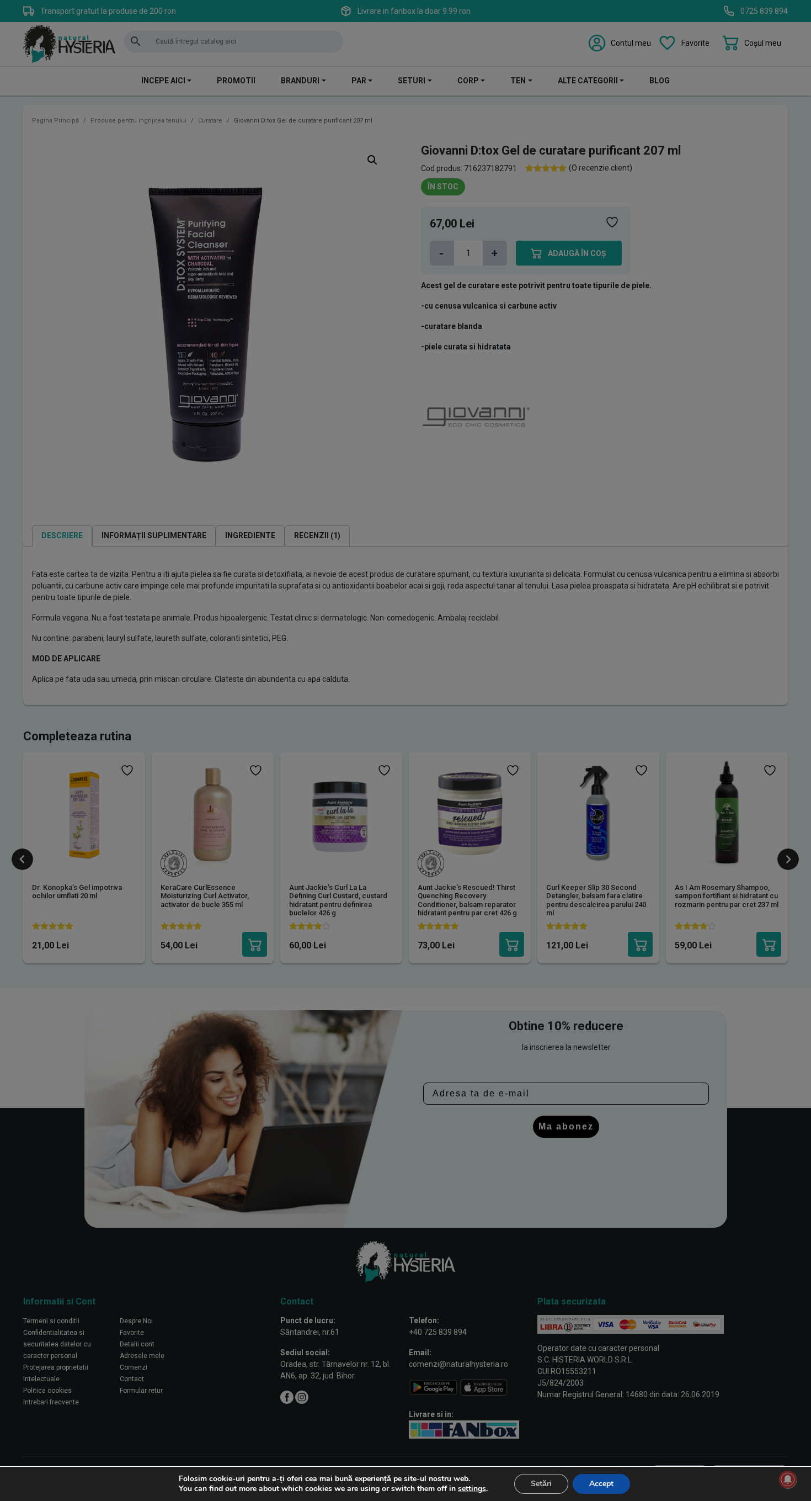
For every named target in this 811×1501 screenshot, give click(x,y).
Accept (601, 1483)
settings (472, 1489)
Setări (541, 1483)
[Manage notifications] (788, 1479)
